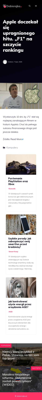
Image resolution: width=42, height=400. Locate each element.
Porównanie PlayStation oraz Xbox (18, 181)
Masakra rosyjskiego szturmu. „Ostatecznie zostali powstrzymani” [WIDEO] (17, 379)
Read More (16, 139)
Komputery (12, 147)
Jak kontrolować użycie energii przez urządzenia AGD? (19, 304)
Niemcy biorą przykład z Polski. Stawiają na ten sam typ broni (20, 355)
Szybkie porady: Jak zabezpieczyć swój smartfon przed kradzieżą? (19, 242)
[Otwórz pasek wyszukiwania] (29, 5)
